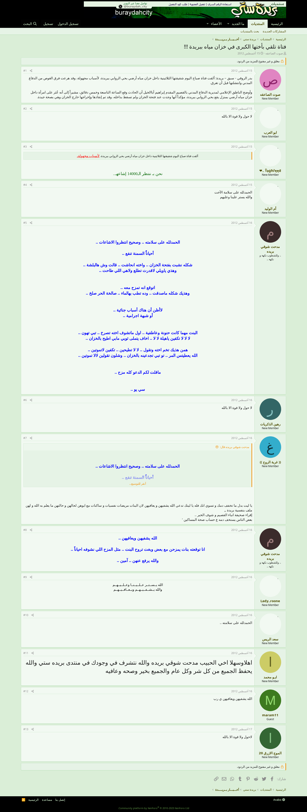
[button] (228, 24)
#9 (25, 577)
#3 (25, 147)
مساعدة (47, 800)
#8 (25, 530)
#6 (25, 400)
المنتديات (257, 23)
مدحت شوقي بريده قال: (234, 447)
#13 (25, 729)
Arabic (277, 800)
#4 (25, 185)
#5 (25, 223)
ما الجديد (238, 23)
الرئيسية (277, 23)
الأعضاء (216, 23)
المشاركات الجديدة (274, 31)
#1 (25, 71)
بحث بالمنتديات (249, 31)
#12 (25, 691)
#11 (25, 653)
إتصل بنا (60, 800)
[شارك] (31, 70)
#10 (25, 615)
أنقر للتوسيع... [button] (137, 483)
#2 (25, 109)
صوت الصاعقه (274, 53)
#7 (25, 438)
